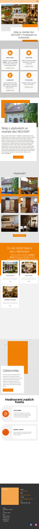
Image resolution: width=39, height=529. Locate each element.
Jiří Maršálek (24, 491)
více (10, 281)
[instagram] (36, 525)
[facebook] (31, 525)
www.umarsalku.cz (25, 495)
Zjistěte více (18, 157)
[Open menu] (37, 1)
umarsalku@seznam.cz (26, 499)
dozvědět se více (10, 68)
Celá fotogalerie (19, 235)
